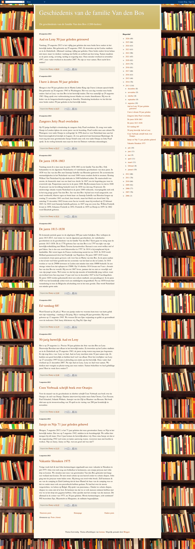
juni (129, 151)
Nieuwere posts (45, 513)
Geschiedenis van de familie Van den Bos (91, 12)
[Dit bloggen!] (68, 69)
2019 (128, 64)
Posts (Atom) (56, 517)
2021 (128, 56)
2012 (128, 174)
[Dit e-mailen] (65, 69)
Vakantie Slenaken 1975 (54, 461)
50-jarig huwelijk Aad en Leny (58, 339)
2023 (128, 49)
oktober (131, 96)
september (132, 99)
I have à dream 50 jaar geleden (58, 81)
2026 (128, 38)
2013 (128, 85)
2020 (128, 60)
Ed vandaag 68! (49, 305)
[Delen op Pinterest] (76, 69)
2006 (128, 195)
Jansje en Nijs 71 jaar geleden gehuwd (63, 424)
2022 (128, 53)
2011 (128, 177)
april (130, 158)
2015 (128, 78)
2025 (128, 42)
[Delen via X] (71, 69)
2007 (128, 192)
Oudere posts (109, 513)
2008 (128, 188)
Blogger (126, 532)
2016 (128, 74)
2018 (128, 67)
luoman (102, 532)
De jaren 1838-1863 (52, 161)
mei (129, 155)
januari (131, 169)
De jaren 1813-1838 (52, 229)
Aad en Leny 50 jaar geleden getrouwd (64, 39)
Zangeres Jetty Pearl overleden (58, 121)
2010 (128, 181)
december (132, 88)
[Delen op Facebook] (73, 69)
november (132, 92)
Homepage (78, 513)
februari (131, 166)
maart (130, 162)
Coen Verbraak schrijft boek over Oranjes (65, 387)
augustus (131, 103)
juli (129, 147)
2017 (128, 71)
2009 (128, 185)
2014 (128, 82)
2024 (128, 45)
